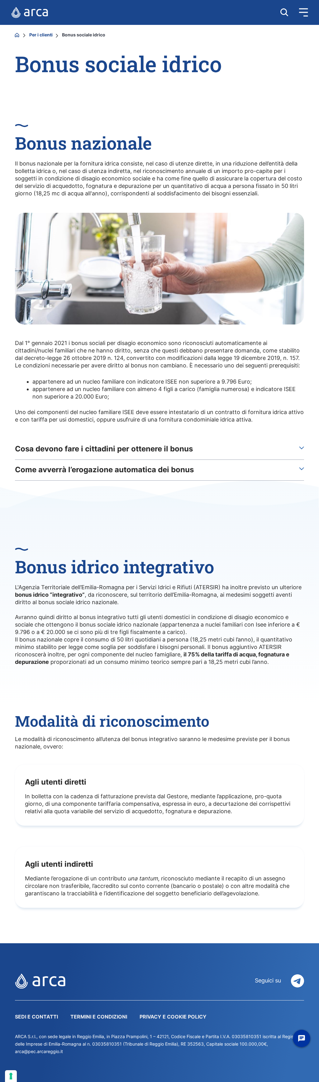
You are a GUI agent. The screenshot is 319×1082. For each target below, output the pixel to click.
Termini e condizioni (98, 1017)
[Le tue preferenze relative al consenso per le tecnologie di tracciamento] (11, 1076)
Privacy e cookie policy (173, 1017)
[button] (298, 12)
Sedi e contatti (36, 1017)
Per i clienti (41, 34)
